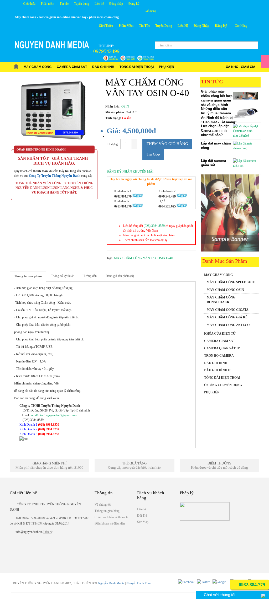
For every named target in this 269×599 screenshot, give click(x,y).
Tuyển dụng (81, 4)
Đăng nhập (116, 4)
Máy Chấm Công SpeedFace (231, 282)
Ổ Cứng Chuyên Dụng (223, 385)
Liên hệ (99, 4)
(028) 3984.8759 (48, 429)
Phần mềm (47, 4)
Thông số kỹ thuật (62, 276)
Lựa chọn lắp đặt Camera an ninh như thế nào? (215, 130)
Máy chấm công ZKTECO (228, 325)
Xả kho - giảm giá (240, 67)
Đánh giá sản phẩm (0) (120, 276)
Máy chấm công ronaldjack (221, 300)
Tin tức (64, 4)
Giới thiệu (29, 4)
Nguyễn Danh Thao (138, 583)
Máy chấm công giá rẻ (227, 317)
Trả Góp (153, 154)
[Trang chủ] (16, 67)
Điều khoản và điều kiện (110, 523)
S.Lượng (112, 144)
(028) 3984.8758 (48, 434)
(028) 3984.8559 (154, 226)
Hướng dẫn (89, 276)
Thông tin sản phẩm (28, 276)
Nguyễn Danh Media (111, 583)
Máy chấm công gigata (228, 310)
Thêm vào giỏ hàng (167, 144)
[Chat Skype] (64, 424)
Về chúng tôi (103, 504)
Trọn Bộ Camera (219, 355)
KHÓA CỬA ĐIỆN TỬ (220, 333)
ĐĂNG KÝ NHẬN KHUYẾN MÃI (130, 171)
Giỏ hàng (150, 11)
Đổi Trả (142, 515)
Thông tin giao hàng (107, 511)
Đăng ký (133, 4)
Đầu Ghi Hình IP (217, 370)
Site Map (142, 522)
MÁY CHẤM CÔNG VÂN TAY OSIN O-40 (143, 258)
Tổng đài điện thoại (137, 67)
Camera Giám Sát (72, 67)
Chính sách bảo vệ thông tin (112, 517)
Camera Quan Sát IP (222, 348)
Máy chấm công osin (225, 290)
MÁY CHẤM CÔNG (37, 67)
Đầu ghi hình (103, 67)
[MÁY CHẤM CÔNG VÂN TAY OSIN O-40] (54, 111)
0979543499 (106, 51)
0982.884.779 (251, 584)
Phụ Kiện (166, 67)
